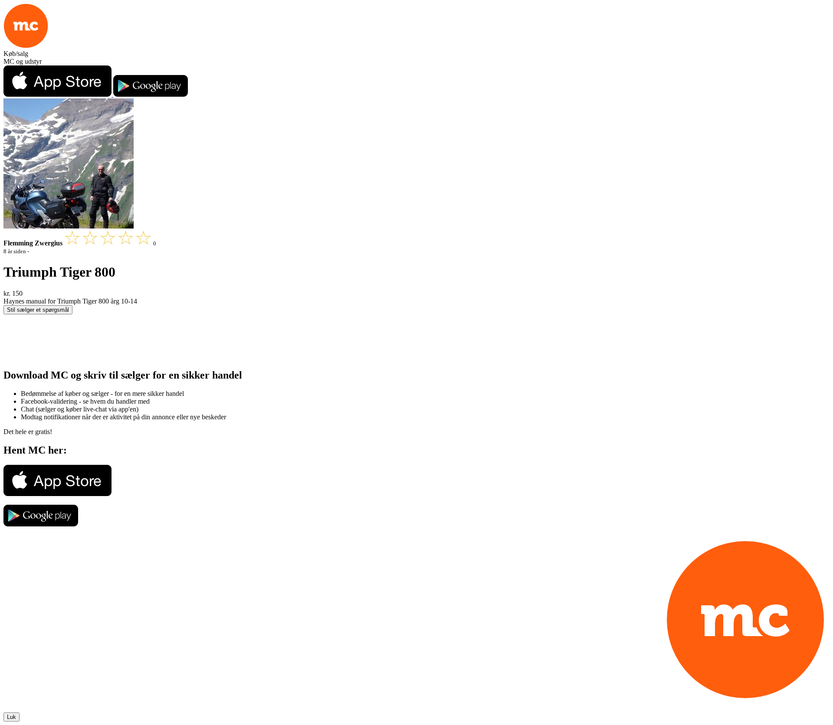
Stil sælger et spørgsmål (38, 310)
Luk (11, 717)
